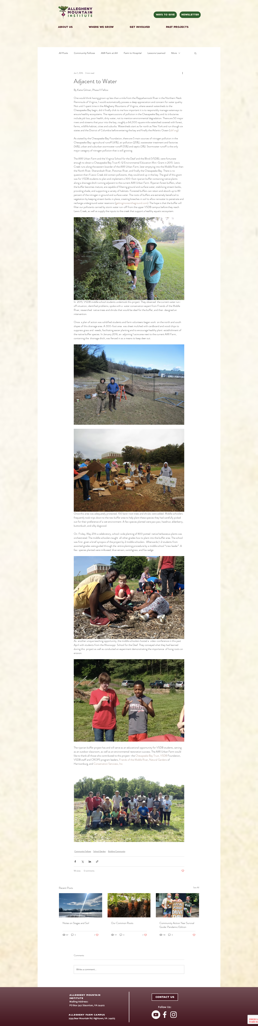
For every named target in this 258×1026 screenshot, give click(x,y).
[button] (146, 27)
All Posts (63, 53)
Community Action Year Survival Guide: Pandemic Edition (176, 925)
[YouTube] (156, 1014)
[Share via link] (97, 861)
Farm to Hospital (133, 53)
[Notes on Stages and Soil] (80, 905)
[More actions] (182, 73)
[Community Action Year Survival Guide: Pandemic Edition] (177, 905)
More (174, 53)
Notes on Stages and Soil (76, 923)
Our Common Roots (122, 923)
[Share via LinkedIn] (89, 861)
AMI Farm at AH (109, 53)
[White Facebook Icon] (164, 1014)
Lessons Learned (156, 53)
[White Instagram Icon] (173, 1014)
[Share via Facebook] (75, 861)
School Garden (99, 851)
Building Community (116, 851)
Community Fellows (84, 53)
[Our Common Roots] (129, 905)
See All (196, 887)
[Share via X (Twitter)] (82, 861)
